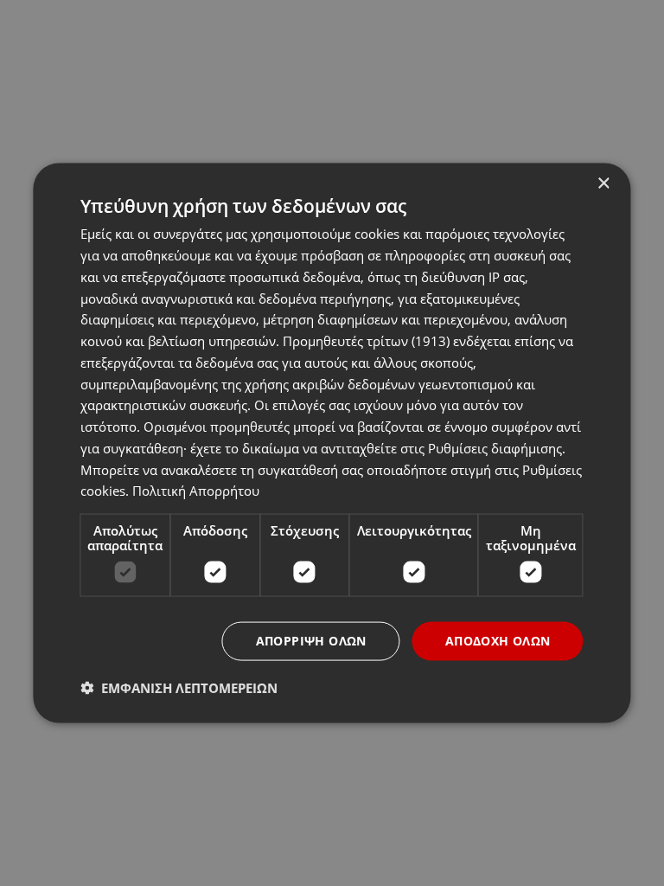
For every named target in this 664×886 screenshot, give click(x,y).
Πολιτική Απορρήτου (195, 490)
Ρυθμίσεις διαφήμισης (495, 447)
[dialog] (331, 443)
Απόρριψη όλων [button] (311, 640)
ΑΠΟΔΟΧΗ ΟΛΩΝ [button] (498, 640)
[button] (179, 687)
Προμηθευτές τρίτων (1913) (366, 341)
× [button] (603, 183)
